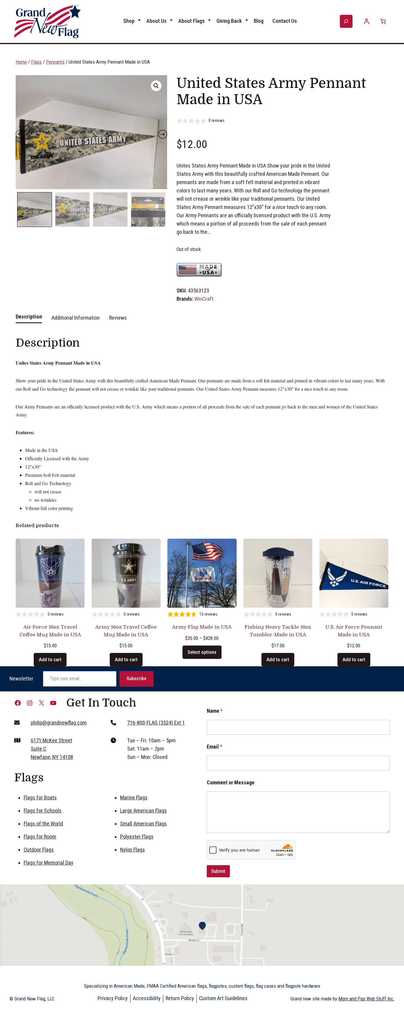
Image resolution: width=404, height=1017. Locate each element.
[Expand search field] (346, 21)
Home (21, 62)
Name (215, 711)
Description (29, 316)
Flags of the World (43, 823)
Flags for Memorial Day (48, 863)
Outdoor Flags (39, 850)
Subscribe (136, 678)
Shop (129, 21)
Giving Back (229, 21)
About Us (156, 21)
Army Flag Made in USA (202, 627)
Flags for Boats (40, 797)
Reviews (118, 318)
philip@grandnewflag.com (59, 723)
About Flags (191, 21)
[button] (156, 86)
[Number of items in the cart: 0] (383, 21)
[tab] (29, 320)
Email (214, 747)
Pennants (55, 62)
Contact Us (284, 21)
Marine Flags (134, 797)
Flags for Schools (43, 810)
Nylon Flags (132, 850)
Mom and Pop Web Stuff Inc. (366, 999)
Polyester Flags (136, 836)
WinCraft (204, 299)
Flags (36, 62)
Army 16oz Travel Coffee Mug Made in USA (126, 630)
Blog (259, 21)
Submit (218, 871)
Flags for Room (40, 836)
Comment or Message (230, 782)
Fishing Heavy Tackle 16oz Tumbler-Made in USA (278, 630)
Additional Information (75, 318)
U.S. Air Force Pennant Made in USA (353, 630)
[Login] (367, 21)
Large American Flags (143, 810)
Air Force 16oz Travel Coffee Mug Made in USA (50, 630)
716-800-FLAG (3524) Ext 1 (156, 723)
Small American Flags (143, 823)
